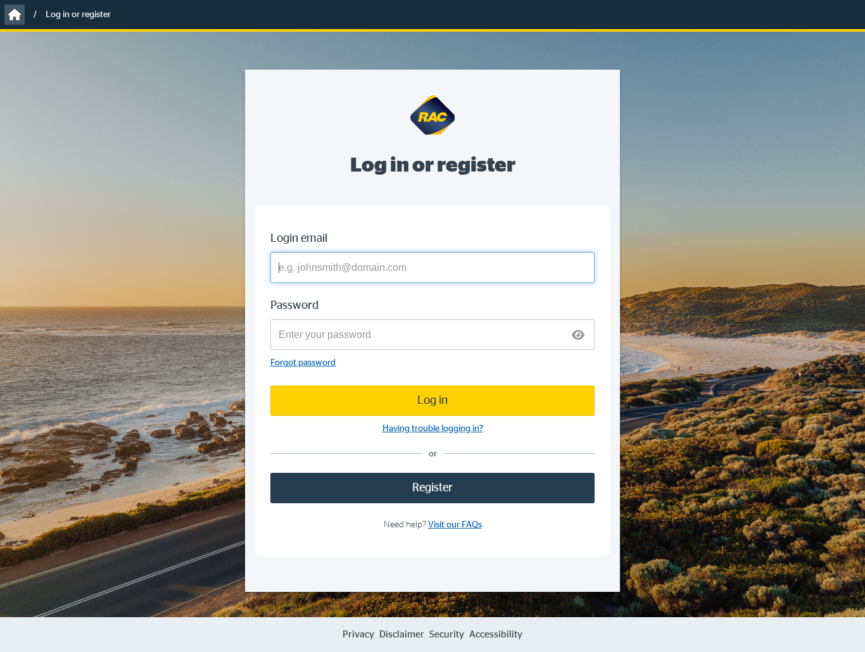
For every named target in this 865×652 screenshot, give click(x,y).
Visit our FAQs (455, 524)
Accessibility (495, 634)
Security (446, 634)
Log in (432, 400)
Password (294, 305)
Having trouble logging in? (432, 428)
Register (432, 488)
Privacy (358, 634)
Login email (298, 238)
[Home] (14, 14)
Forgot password (303, 362)
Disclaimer (401, 634)
